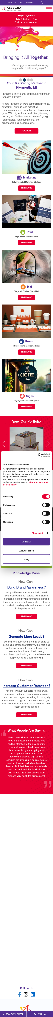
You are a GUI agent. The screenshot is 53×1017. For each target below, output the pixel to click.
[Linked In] (32, 994)
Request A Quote (16, 3)
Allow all (26, 542)
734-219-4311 (31, 22)
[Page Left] (6, 445)
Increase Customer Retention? (26, 685)
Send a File (31, 3)
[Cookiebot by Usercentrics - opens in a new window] (38, 455)
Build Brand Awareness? (26, 587)
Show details (38, 533)
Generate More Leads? (26, 636)
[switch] (46, 505)
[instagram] (25, 994)
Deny (26, 559)
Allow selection (26, 550)
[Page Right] (47, 445)
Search (41, 2)
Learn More (26, 616)
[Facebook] (19, 994)
